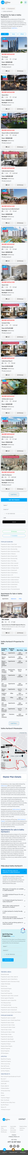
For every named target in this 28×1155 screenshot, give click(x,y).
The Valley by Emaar (6, 1002)
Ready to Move (23, 1126)
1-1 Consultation (14, 535)
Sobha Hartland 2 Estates (4, 671)
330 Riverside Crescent (4, 704)
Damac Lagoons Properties (7, 998)
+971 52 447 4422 (14, 1142)
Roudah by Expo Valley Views (8, 1102)
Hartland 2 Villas (4, 694)
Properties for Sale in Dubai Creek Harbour (11, 546)
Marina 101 (3, 1107)
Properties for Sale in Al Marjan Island (10, 568)
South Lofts (3, 1083)
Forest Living (4, 986)
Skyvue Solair (4, 689)
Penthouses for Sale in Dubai (8, 1032)
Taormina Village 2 (5, 1097)
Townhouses (4, 1130)
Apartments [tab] (5, 598)
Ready (13, 34)
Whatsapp (20, 71)
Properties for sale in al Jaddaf (8, 1018)
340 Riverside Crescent (4, 710)
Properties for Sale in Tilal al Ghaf (9, 544)
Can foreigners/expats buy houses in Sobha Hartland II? (13, 900)
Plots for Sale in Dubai (6, 1034)
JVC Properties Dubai (6, 1005)
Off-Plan (12, 1128)
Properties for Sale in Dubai (7, 1022)
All (4, 34)
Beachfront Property (6, 1059)
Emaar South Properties (6, 993)
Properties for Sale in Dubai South (9, 570)
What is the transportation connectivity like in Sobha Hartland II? (13, 917)
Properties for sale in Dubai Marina (9, 979)
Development (11, 8)
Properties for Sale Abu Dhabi (8, 1041)
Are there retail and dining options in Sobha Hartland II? (13, 923)
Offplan (22, 34)
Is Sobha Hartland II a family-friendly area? (12, 912)
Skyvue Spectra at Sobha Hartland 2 (4, 678)
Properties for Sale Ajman (7, 1036)
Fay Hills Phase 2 (5, 1104)
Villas (2, 1128)
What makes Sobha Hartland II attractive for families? (11, 906)
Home (3, 8)
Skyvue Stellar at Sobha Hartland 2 (4, 664)
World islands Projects (6, 988)
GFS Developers (5, 1053)
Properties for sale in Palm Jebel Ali (9, 976)
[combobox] (5, 513)
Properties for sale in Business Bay (9, 1007)
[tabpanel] (14, 620)
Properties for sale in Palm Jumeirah (9, 995)
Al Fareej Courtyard (5, 1109)
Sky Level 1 (3, 1078)
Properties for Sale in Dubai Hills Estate (10, 577)
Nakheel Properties (5, 1048)
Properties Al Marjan (6, 1043)
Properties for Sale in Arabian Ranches (10, 582)
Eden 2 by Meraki (5, 1100)
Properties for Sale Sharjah (7, 1039)
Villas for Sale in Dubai (6, 1029)
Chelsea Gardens (5, 1088)
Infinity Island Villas (5, 1090)
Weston (3, 1095)
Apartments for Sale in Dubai (8, 1025)
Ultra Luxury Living (5, 1063)
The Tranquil (4, 653)
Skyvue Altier (4, 657)
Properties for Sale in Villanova (8, 553)
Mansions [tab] (13, 598)
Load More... (14, 494)
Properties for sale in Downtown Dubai (10, 981)
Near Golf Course (5, 1066)
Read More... (15, 28)
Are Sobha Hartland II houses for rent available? (13, 895)
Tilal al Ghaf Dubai (5, 991)
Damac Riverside (5, 974)
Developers (13, 1132)
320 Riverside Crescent (4, 685)
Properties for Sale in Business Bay (9, 549)
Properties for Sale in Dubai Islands (9, 584)
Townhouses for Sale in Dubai (8, 1027)
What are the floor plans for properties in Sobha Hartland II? (11, 871)
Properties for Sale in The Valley (8, 560)
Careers (21, 1130)
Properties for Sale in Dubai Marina (9, 572)
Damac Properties (5, 1051)
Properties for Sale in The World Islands (10, 589)
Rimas (2, 1093)
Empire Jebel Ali (5, 1086)
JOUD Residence (5, 1081)
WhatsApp (14, 531)
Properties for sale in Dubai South (9, 1009)
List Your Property (5, 1070)
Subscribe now (8, 959)
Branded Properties (5, 1068)
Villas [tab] (20, 598)
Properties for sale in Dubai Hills (8, 1000)
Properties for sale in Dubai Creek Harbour (11, 1012)
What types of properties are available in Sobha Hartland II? (13, 889)
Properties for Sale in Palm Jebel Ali (9, 565)
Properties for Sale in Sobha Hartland (10, 579)
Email (8, 71)
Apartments (4, 1126)
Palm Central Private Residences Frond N (10, 1076)
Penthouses (4, 1132)
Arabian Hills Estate (5, 983)
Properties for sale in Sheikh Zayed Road (10, 1020)
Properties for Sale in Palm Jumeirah (9, 563)
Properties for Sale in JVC (7, 575)
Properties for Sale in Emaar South (9, 556)
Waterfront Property (6, 1061)
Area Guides (13, 1126)
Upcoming (22, 1128)
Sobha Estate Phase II (4, 699)
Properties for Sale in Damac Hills (9, 586)
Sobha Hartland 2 (17, 809)
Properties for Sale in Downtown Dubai (10, 551)
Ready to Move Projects (6, 1046)
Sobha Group (4, 785)
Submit (14, 522)
